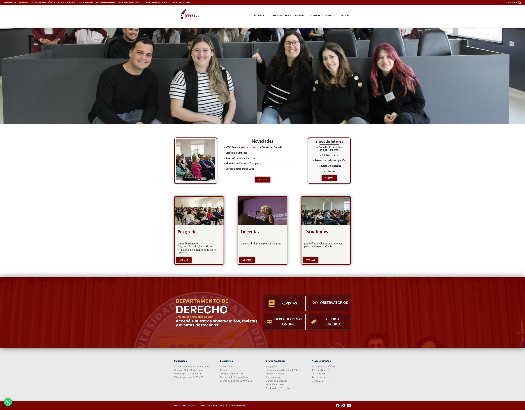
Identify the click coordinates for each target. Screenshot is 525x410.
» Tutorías (329, 171)
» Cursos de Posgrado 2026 (239, 168)
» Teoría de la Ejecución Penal (240, 158)
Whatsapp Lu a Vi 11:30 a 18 (188, 377)
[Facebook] (337, 405)
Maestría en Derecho (276, 384)
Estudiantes (314, 16)
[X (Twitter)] (343, 405)
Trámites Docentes (321, 370)
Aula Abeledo (319, 373)
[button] (4, 76)
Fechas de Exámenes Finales (235, 377)
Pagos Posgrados (66, 2)
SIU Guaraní (226, 366)
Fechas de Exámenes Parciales (236, 380)
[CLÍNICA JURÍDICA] (314, 321)
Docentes (330, 16)
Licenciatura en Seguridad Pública (283, 370)
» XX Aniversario (329, 155)
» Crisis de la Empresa (235, 152)
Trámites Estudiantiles (231, 373)
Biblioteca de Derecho (323, 366)
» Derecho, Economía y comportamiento (329, 148)
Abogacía (23, 2)
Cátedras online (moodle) (157, 2)
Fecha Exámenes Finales (130, 2)
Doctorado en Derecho (278, 388)
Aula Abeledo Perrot (106, 2)
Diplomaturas (273, 377)
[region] (195, 160)
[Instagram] (349, 405)
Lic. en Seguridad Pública (43, 2)
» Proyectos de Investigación (329, 160)
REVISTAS (289, 303)
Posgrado (299, 16)
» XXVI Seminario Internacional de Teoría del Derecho (253, 147)
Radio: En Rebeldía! (181, 2)
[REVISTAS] (271, 303)
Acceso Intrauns (320, 377)
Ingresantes (10, 2)
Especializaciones (275, 373)
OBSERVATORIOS (334, 302)
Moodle (224, 370)
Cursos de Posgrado (276, 380)
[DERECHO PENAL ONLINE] (269, 321)
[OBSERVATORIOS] (315, 302)
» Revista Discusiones (329, 165)
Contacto (344, 16)
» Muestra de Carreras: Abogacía (242, 163)
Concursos (317, 380)
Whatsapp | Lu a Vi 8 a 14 (187, 373)
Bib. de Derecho (85, 2)
